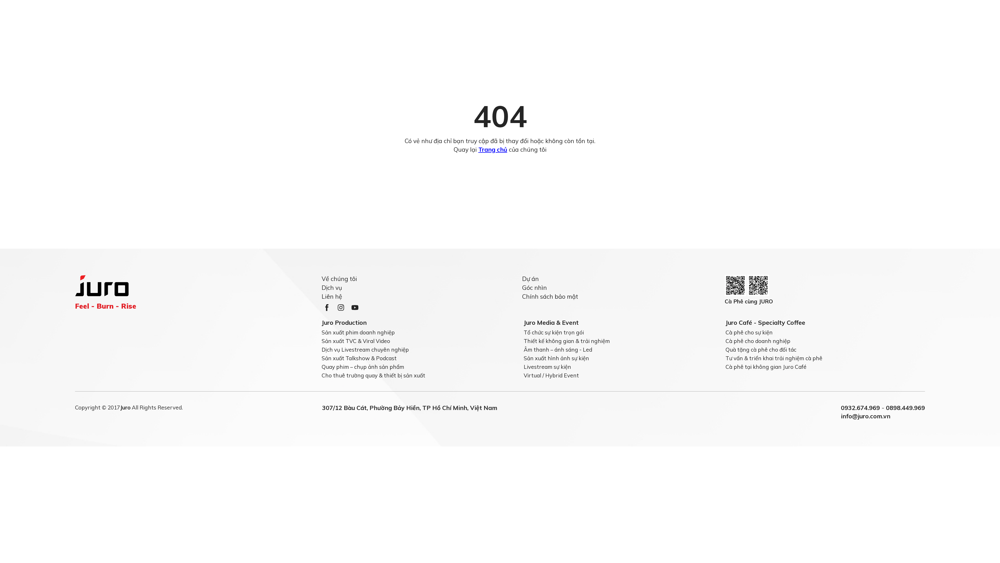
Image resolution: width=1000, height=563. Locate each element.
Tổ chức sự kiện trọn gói (554, 332)
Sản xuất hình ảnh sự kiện (556, 358)
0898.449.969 (905, 408)
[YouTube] (355, 308)
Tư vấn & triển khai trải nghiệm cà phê (774, 358)
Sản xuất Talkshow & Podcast (359, 358)
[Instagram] (341, 308)
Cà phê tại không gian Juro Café (766, 366)
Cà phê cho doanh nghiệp (758, 341)
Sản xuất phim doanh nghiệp (358, 332)
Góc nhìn (534, 287)
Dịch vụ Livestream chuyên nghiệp (365, 349)
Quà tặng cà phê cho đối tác (761, 349)
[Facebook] (327, 308)
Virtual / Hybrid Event (551, 375)
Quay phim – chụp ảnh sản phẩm (363, 366)
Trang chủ (492, 149)
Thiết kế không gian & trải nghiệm (567, 341)
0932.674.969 (860, 408)
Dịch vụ (332, 287)
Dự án (530, 279)
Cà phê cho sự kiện (749, 332)
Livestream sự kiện (547, 366)
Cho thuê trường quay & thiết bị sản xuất (373, 375)
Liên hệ (332, 296)
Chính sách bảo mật (550, 296)
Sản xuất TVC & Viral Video (356, 341)
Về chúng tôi (339, 279)
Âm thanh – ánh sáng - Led (558, 349)
